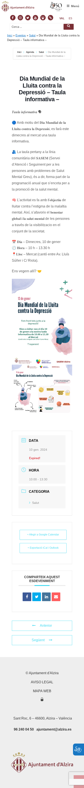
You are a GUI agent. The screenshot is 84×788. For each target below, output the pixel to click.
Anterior (46, 625)
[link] (62, 18)
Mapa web (42, 691)
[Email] (56, 596)
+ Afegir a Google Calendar (43, 534)
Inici (9, 35)
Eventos (21, 35)
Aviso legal (42, 682)
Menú (75, 6)
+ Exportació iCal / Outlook (43, 547)
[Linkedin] (46, 596)
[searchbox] (42, 26)
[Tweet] (36, 596)
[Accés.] (42, 700)
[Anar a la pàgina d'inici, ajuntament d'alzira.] (31, 7)
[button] (69, 27)
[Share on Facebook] (27, 596)
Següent (38, 640)
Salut (32, 35)
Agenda (30, 52)
